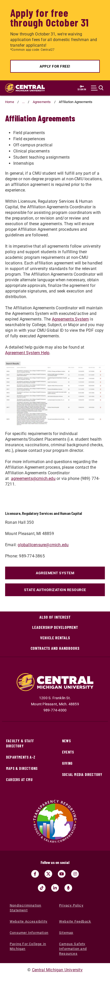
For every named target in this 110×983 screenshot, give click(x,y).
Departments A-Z (20, 757)
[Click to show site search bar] (97, 88)
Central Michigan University (57, 969)
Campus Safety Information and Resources (73, 948)
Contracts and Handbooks (55, 648)
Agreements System (70, 319)
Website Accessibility (28, 921)
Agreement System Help (27, 352)
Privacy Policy (71, 905)
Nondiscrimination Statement (25, 907)
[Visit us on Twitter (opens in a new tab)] (48, 873)
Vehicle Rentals (55, 637)
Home (9, 102)
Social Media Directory (82, 774)
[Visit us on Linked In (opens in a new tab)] (55, 887)
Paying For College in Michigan (28, 946)
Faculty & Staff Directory (20, 743)
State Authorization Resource (55, 590)
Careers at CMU (19, 779)
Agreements (42, 102)
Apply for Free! (55, 66)
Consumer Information (29, 933)
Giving (67, 763)
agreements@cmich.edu (33, 478)
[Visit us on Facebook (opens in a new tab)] (35, 873)
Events (68, 752)
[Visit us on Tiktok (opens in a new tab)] (41, 887)
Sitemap (66, 933)
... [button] (23, 102)
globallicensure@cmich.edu (43, 544)
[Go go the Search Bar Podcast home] (68, 887)
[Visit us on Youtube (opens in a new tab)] (61, 873)
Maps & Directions (22, 768)
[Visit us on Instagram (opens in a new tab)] (75, 873)
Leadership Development (55, 627)
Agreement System (55, 573)
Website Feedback (75, 921)
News (66, 741)
